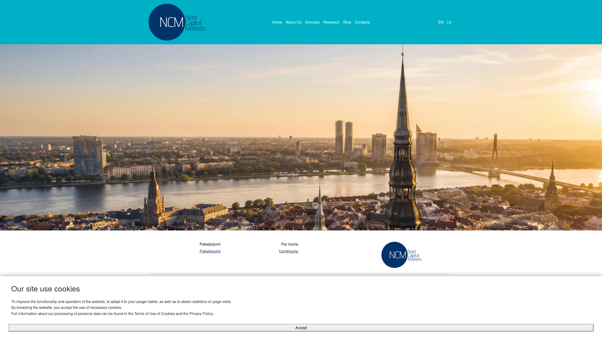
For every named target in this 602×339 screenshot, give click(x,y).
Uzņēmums (288, 251)
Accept (301, 327)
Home (277, 22)
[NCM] (177, 22)
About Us (293, 22)
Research (331, 22)
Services (312, 22)
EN (441, 22)
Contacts (362, 22)
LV (449, 22)
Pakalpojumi (210, 251)
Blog (347, 22)
